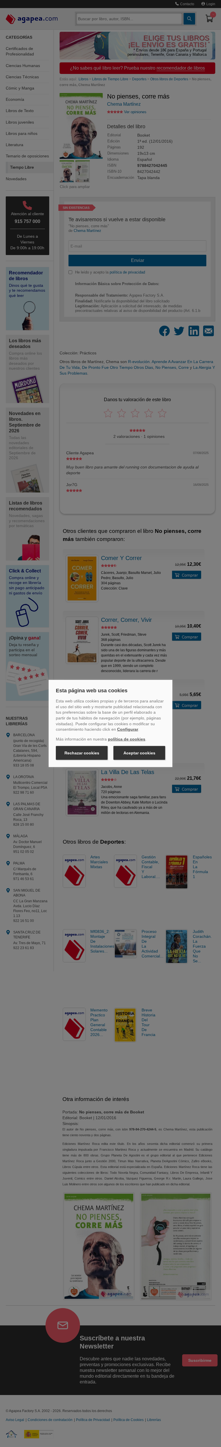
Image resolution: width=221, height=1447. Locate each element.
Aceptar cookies (139, 753)
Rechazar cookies (81, 753)
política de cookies (126, 739)
